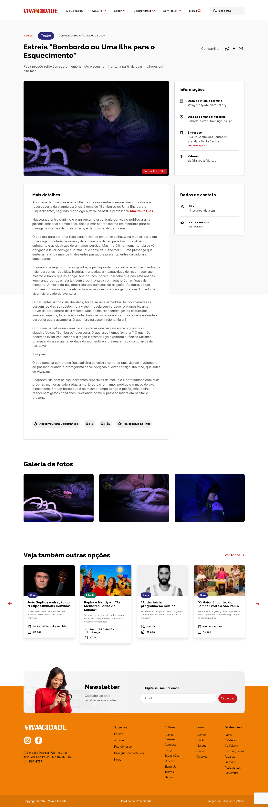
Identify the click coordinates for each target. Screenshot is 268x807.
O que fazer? (74, 10)
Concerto (171, 744)
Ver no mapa (195, 145)
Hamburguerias (234, 751)
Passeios (201, 756)
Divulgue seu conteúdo (129, 753)
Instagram (195, 226)
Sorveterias (232, 772)
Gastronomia (142, 10)
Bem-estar (170, 10)
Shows (169, 777)
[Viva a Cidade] (41, 10)
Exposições (172, 755)
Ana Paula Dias (141, 211)
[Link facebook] (38, 740)
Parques (201, 751)
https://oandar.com (202, 210)
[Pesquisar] (199, 11)
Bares (228, 734)
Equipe (118, 733)
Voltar (29, 35)
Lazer (118, 10)
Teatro (46, 35)
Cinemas (170, 739)
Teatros (169, 771)
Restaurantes (233, 767)
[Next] (258, 604)
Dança (168, 750)
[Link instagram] (27, 740)
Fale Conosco (123, 746)
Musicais (170, 761)
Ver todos (233, 555)
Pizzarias (230, 762)
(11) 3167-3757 (33, 761)
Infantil (200, 740)
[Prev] (10, 604)
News (193, 10)
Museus (201, 745)
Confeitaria (231, 745)
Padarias (230, 756)
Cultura (97, 10)
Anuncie (119, 740)
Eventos (201, 734)
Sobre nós (120, 727)
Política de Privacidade (136, 801)
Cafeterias (231, 740)
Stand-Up (171, 766)
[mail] (241, 50)
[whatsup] (227, 50)
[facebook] (234, 50)
